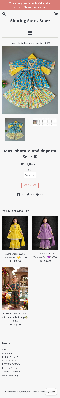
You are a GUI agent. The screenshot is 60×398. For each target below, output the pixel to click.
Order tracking (10, 375)
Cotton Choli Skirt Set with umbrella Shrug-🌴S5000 (15, 317)
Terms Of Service (11, 371)
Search (5, 349)
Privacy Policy (9, 368)
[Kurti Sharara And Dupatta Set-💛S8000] (15, 233)
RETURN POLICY (11, 364)
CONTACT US (9, 360)
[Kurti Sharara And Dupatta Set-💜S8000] (45, 233)
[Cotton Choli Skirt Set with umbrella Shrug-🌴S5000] (15, 288)
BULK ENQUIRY (10, 356)
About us (7, 353)
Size (29, 170)
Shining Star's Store (30, 20)
